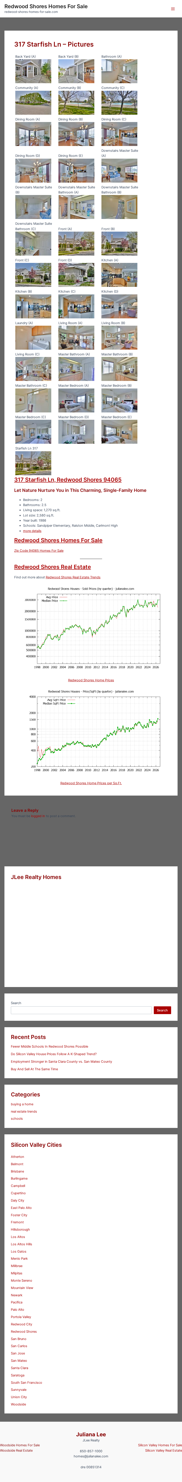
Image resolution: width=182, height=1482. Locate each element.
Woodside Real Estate (16, 1450)
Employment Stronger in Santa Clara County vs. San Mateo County (61, 1062)
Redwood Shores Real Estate (52, 567)
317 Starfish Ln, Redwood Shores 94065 (68, 479)
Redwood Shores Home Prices (91, 680)
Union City (19, 1397)
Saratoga (17, 1375)
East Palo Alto (21, 1208)
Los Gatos (18, 1251)
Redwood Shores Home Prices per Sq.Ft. (91, 783)
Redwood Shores (24, 1332)
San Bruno (18, 1339)
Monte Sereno (21, 1281)
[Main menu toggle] (173, 9)
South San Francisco (26, 1383)
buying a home (22, 1104)
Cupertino (18, 1193)
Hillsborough (20, 1230)
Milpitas (16, 1273)
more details (32, 531)
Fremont (17, 1222)
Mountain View (22, 1288)
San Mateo (19, 1361)
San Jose (18, 1353)
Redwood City (21, 1324)
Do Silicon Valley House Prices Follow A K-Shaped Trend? (54, 1054)
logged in (38, 816)
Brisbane (17, 1171)
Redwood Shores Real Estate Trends (73, 577)
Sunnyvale (18, 1390)
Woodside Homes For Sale (20, 1445)
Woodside (18, 1404)
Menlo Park (19, 1259)
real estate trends (24, 1111)
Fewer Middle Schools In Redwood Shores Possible (49, 1046)
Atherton (17, 1157)
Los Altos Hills (21, 1244)
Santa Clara (19, 1368)
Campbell (18, 1186)
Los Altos (18, 1237)
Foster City (19, 1215)
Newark (16, 1295)
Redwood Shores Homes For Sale (46, 6)
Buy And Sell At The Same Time (34, 1069)
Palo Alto (17, 1310)
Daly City (17, 1200)
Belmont (17, 1164)
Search (16, 1003)
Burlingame (19, 1178)
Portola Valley (21, 1317)
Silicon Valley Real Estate (163, 1450)
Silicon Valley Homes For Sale (160, 1445)
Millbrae (16, 1266)
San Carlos (19, 1346)
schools (17, 1119)
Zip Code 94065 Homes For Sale (38, 551)
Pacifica (16, 1302)
